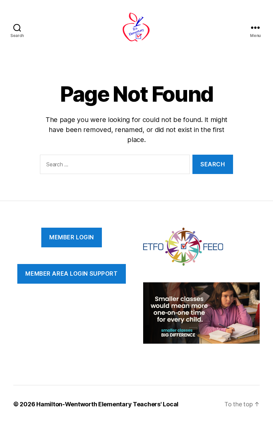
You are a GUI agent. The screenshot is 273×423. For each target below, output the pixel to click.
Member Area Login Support (71, 273)
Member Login (71, 237)
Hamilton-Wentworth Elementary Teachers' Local (107, 404)
